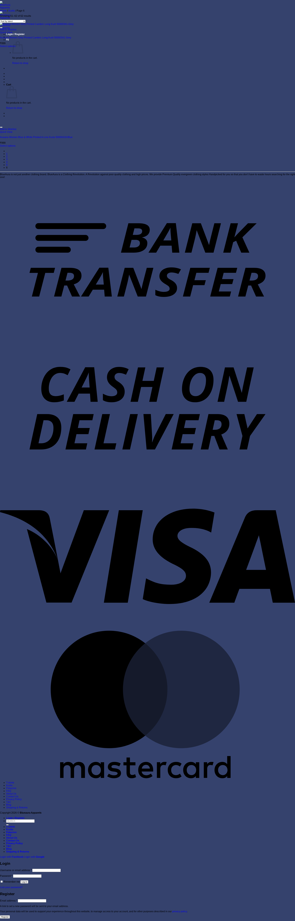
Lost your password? (11, 887)
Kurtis (11, 10)
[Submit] (7, 824)
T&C (8, 802)
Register (5, 917)
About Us (11, 793)
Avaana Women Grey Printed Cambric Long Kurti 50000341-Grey (35, 37)
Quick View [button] (6, 32)
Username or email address (16, 870)
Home (3, 10)
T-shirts (10, 782)
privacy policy (179, 911)
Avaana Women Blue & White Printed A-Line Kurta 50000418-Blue (36, 137)
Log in (24, 882)
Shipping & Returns (17, 807)
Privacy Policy (14, 799)
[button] (15, 34)
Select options (8, 46)
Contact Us (12, 796)
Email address (8, 900)
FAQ (8, 791)
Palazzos (11, 788)
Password (6, 876)
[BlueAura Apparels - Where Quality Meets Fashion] (5, 17)
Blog (8, 804)
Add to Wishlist (8, 29)
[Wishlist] (1, 27)
